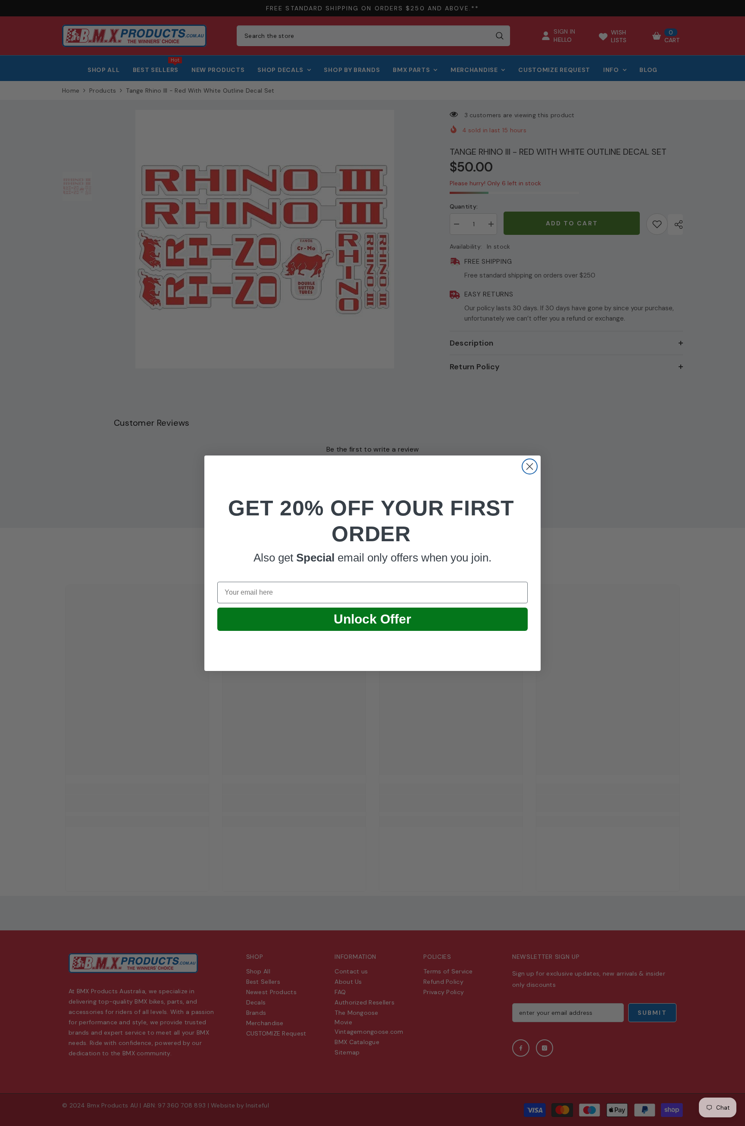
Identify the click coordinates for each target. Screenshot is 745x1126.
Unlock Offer (372, 619)
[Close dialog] (529, 466)
